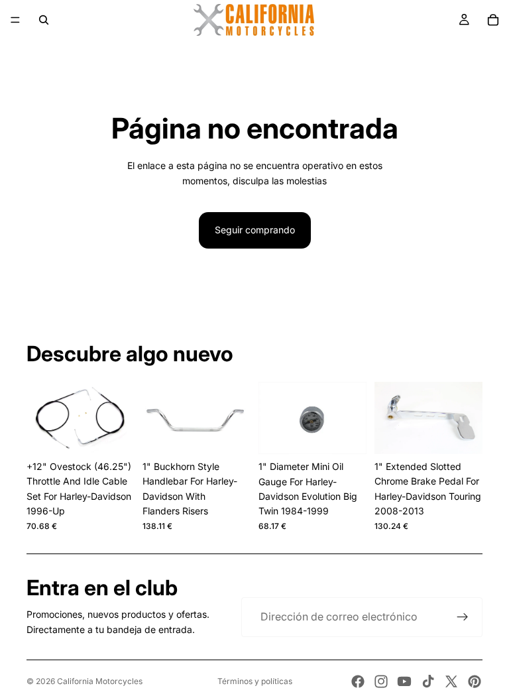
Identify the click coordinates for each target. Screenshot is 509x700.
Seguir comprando (255, 229)
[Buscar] (43, 19)
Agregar (125, 433)
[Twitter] (451, 681)
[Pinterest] (474, 681)
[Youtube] (404, 681)
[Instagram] (381, 681)
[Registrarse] (463, 617)
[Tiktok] (428, 681)
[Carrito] (493, 19)
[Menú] (15, 20)
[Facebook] (358, 681)
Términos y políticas (254, 681)
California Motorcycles (99, 681)
